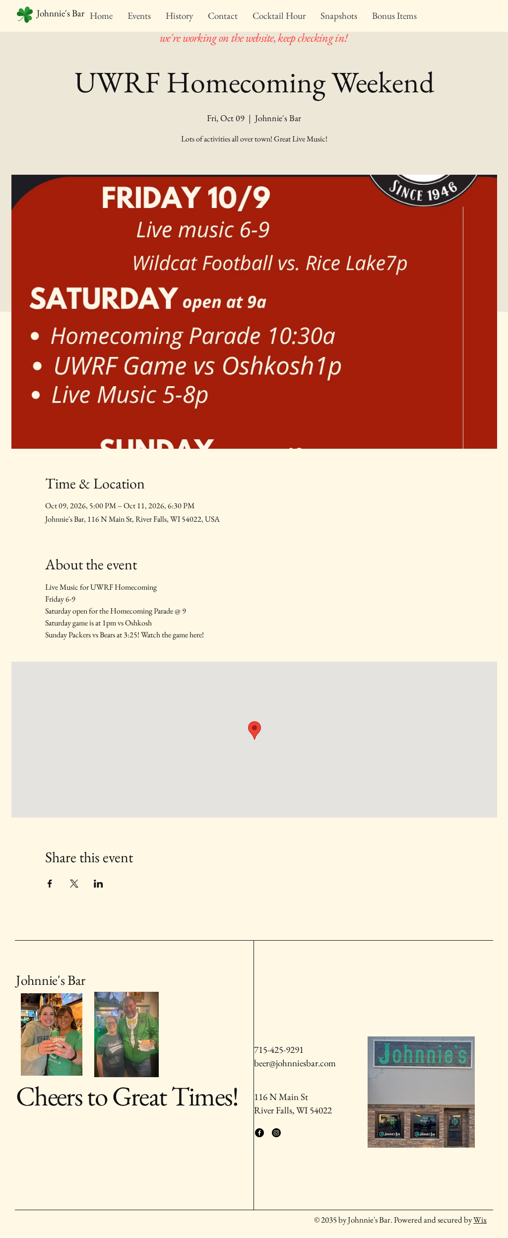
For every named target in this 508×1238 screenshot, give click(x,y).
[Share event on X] (74, 884)
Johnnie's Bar (50, 980)
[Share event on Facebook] (50, 884)
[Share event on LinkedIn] (98, 884)
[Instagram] (276, 1132)
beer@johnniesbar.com (295, 1063)
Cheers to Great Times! (127, 1095)
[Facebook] (259, 1132)
